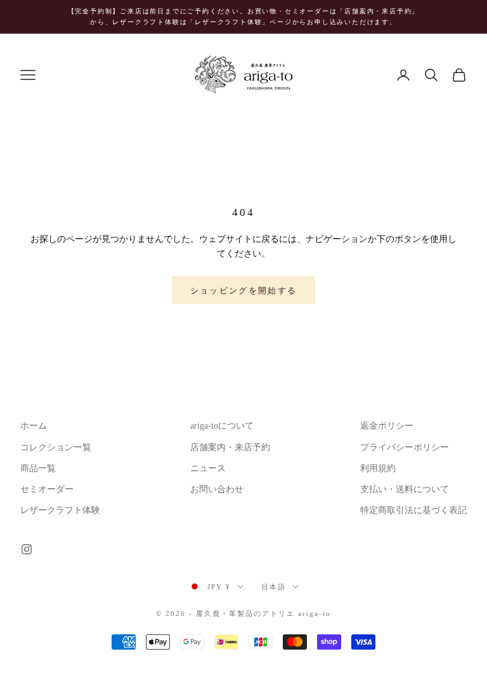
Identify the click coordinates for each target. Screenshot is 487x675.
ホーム (33, 426)
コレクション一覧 (55, 447)
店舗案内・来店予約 (230, 447)
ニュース (208, 468)
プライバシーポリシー (404, 447)
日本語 (273, 587)
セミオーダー (47, 489)
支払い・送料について (404, 489)
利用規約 (378, 468)
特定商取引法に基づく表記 (413, 510)
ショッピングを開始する (243, 290)
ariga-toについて (222, 426)
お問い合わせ (217, 489)
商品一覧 (38, 468)
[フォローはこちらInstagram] (26, 549)
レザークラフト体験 (60, 510)
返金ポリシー (386, 426)
